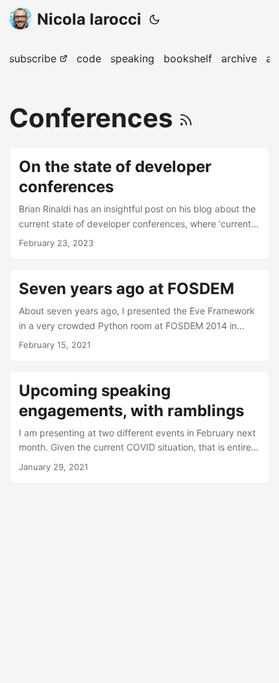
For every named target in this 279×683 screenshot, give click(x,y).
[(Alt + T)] (154, 19)
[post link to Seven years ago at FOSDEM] (139, 315)
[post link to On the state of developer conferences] (139, 203)
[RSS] (185, 118)
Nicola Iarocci (89, 19)
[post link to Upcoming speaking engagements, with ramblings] (139, 427)
